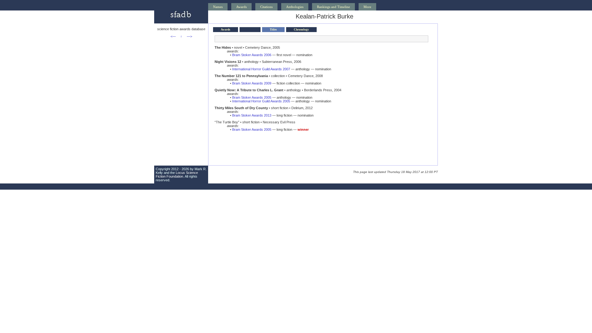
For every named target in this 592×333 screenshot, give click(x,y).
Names (218, 7)
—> (189, 36)
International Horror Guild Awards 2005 (261, 101)
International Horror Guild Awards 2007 (261, 69)
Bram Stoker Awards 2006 (251, 55)
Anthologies (294, 7)
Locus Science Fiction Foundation (177, 174)
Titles (273, 29)
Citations (266, 7)
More (367, 7)
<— (173, 36)
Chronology (301, 29)
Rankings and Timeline (333, 7)
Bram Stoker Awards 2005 (251, 97)
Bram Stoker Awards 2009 (251, 83)
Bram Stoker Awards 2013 (251, 115)
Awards (241, 7)
